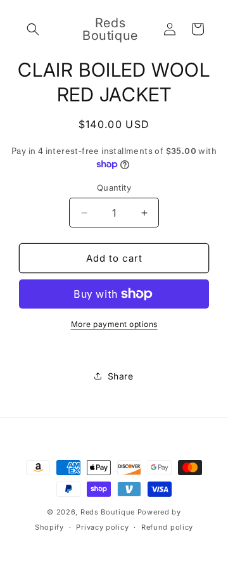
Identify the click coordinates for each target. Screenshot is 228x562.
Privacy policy (102, 527)
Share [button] (121, 376)
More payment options (114, 324)
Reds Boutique (107, 512)
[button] (33, 29)
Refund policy (167, 527)
